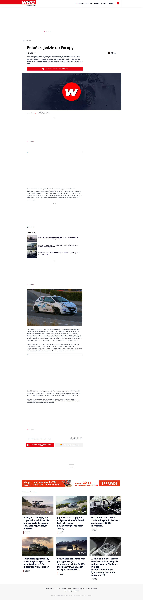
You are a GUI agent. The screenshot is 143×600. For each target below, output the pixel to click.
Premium (97, 3)
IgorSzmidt (118, 512)
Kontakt (58, 588)
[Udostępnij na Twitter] (48, 113)
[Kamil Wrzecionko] (109, 53)
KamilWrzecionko (49, 553)
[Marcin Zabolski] (46, 512)
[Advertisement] (71, 20)
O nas (69, 588)
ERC (37, 438)
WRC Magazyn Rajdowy (78, 588)
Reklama (110, 3)
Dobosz (34, 438)
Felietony (104, 3)
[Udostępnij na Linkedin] (45, 113)
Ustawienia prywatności (71, 591)
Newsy (79, 3)
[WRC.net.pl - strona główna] (23, 40)
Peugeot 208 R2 (42, 438)
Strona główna (50, 588)
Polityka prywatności (91, 588)
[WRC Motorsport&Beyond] (29, 6)
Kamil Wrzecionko (113, 53)
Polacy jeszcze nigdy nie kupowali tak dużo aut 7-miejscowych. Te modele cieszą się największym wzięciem (36, 523)
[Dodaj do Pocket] (42, 113)
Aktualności (30, 53)
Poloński (48, 438)
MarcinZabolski (50, 512)
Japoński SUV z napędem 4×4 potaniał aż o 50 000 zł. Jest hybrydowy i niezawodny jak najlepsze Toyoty (70, 523)
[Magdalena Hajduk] (79, 512)
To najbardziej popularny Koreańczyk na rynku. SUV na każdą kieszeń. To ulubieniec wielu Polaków (36, 562)
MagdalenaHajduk (83, 512)
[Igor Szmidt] (115, 512)
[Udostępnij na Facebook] (39, 113)
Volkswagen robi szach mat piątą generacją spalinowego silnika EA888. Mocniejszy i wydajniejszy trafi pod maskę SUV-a (71, 564)
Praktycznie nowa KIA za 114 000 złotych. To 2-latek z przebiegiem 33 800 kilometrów (105, 521)
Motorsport (89, 3)
